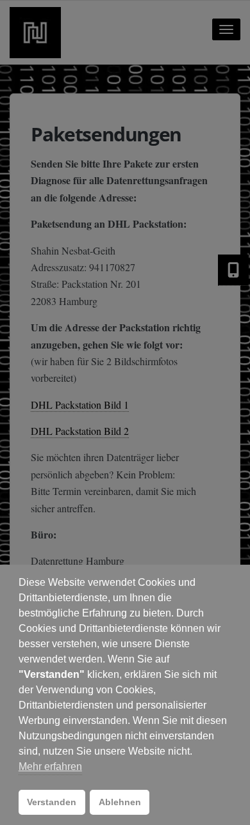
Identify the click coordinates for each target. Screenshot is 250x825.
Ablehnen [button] (120, 802)
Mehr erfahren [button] (50, 766)
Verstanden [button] (51, 802)
